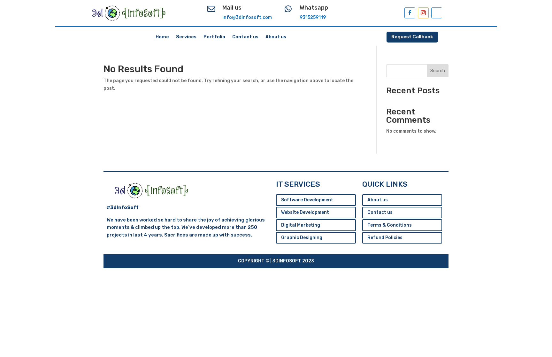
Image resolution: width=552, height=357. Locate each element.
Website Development (305, 212)
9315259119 (313, 17)
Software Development (307, 200)
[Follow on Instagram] (423, 12)
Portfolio (214, 37)
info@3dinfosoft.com (247, 17)
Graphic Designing (301, 237)
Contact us (245, 37)
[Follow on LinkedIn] (436, 12)
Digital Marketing (300, 225)
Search (437, 71)
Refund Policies (384, 237)
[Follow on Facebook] (409, 12)
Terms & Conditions (389, 225)
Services (186, 37)
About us (275, 37)
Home (162, 37)
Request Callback (412, 37)
